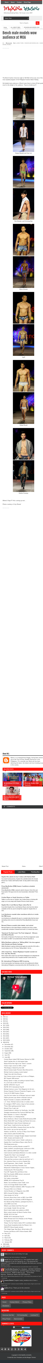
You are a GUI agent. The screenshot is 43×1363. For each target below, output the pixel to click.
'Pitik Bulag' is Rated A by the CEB (14, 1068)
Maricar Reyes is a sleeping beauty (14, 1116)
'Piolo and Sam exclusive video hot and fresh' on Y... (19, 1159)
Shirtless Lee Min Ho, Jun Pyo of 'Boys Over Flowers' (19, 1131)
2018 (4, 1023)
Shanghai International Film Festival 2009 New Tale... (19, 1112)
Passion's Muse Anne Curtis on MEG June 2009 (18, 1197)
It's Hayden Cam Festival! (11, 1221)
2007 (4, 1246)
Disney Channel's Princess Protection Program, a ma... (20, 1091)
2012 (4, 1036)
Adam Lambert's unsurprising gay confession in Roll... (19, 1148)
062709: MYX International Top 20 (14, 1087)
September (7, 1051)
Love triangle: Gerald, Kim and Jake (14, 1208)
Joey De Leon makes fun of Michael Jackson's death (19, 1095)
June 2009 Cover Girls (10, 1204)
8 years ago (23, 1257)
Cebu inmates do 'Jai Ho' (11, 1195)
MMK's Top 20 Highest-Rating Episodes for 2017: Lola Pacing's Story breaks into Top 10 (21, 1276)
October (7, 1048)
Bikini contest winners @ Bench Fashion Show (17, 1212)
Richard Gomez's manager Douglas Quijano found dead (20, 1136)
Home (6, 2)
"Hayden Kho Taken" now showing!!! (14, 1155)
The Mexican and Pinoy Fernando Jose (15, 1165)
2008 (4, 1244)
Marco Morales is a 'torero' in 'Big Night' (15, 1114)
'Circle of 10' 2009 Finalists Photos (14, 1093)
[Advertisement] (21, 63)
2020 (4, 1019)
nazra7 (6, 1259)
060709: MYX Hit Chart (10, 1176)
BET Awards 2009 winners (11, 1078)
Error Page (27, 2)
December (7, 1044)
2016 (4, 1027)
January (7, 1242)
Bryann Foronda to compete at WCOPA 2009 (17, 1099)
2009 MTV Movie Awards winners (13, 1227)
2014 (4, 1031)
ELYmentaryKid (22, 1315)
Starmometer (18, 1319)
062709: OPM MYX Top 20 (12, 1085)
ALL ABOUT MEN (19, 43)
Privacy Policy (27, 1302)
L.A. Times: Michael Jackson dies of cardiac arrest (19, 1102)
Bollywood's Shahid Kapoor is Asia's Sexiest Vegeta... (19, 1167)
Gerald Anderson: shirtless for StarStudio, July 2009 (19, 1110)
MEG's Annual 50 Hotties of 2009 (13, 1193)
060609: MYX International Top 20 (14, 1180)
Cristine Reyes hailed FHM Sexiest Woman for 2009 (19, 1059)
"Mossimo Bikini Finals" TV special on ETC (16, 1157)
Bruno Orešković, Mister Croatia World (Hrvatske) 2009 (20, 1119)
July (5, 1055)
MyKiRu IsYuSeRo (27, 1355)
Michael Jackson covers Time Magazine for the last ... (20, 1089)
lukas (6, 1254)
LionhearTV (34, 1315)
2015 (4, 1029)
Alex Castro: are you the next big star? (15, 1129)
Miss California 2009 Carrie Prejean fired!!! (16, 1150)
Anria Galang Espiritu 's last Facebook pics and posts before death (16, 1266)
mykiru (6, 1288)
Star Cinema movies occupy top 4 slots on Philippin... (19, 1076)
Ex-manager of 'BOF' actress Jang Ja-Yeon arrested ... (20, 1104)
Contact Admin (14, 1302)
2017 (4, 1025)
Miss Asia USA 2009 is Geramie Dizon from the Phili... (20, 1127)
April (5, 1235)
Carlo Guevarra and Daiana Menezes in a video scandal (20, 1153)
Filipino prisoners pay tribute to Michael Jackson (18, 1097)
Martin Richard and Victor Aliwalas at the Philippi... (18, 1218)
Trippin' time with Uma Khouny (13, 1074)
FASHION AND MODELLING (31, 43)
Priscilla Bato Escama (11, 1269)
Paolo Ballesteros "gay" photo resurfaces (10, 1257)
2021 (4, 1017)
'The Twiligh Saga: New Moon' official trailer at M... (18, 1229)
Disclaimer (5, 1306)
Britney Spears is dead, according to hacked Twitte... (19, 1080)
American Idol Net (8, 1315)
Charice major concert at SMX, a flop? (15, 1065)
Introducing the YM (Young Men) (13, 1170)
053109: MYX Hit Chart (10, 1214)
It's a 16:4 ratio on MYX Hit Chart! (14, 1082)
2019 (4, 1021)
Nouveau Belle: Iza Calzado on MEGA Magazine (18, 1199)
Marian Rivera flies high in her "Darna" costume (17, 1063)
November (7, 1046)
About (12, 2)
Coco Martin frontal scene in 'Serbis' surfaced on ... (19, 1140)
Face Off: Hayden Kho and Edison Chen (15, 1172)
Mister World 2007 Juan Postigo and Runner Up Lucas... (20, 1121)
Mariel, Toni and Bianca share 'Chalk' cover (16, 1182)
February (7, 1240)
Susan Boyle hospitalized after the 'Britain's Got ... (18, 1225)
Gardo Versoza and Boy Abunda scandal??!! (17, 1146)
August (6, 1053)
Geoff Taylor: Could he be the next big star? (16, 1125)
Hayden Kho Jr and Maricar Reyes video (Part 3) (18, 1142)
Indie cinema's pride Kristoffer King (14, 1133)
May (5, 1233)
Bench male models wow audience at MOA (16, 1210)
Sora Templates (18, 1357)
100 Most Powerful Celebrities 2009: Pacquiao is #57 (19, 1187)
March (6, 1238)
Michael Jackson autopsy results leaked (15, 1072)
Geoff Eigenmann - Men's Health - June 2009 (17, 1163)
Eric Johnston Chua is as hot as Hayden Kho (17, 1161)
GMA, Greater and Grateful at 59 (13, 1138)
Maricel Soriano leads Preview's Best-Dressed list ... (19, 1070)
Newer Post (5, 866)
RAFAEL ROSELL (7, 44)
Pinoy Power (6, 1319)
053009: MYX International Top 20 (14, 1216)
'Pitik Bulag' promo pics (11, 1144)
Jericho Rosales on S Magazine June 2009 (16, 1191)
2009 (4, 1042)
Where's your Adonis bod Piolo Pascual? (15, 1206)
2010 (4, 1040)
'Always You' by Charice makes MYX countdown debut (20, 1223)
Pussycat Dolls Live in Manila (12, 1189)
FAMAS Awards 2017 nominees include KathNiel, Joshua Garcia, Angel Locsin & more (20, 1283)
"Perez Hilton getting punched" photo (14, 1106)
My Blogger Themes (30, 1357)
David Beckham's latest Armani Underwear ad (17, 1123)
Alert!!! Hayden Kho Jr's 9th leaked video (16, 1061)
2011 (4, 1038)
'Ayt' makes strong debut (11, 1178)
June (6, 1057)
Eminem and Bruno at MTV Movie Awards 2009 (18, 1231)
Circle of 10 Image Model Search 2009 (15, 1184)
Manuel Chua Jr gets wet (11, 1108)
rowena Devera (8, 1280)
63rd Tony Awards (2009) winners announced (17, 1174)
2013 (4, 1034)
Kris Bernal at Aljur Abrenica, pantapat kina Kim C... (19, 1201)
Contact (19, 2)
